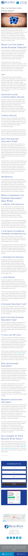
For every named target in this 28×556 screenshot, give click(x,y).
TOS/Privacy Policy (9, 548)
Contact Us (21, 554)
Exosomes (19, 352)
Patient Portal (8, 554)
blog (7, 455)
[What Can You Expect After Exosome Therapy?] (14, 27)
